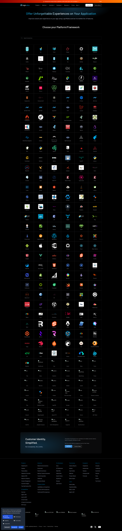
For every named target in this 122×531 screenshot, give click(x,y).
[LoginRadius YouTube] (99, 527)
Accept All (14, 527)
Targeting (6, 520)
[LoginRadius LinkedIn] (91, 527)
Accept (21, 527)
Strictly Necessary (6, 516)
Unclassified (7, 523)
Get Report (75, 1)
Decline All (7, 527)
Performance (18, 516)
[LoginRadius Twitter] (95, 527)
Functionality (18, 520)
